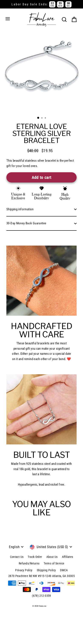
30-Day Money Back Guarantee (26, 223)
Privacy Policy (23, 570)
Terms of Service (54, 563)
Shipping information (20, 209)
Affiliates (67, 556)
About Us (52, 556)
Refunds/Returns (29, 563)
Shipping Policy (46, 570)
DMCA (64, 570)
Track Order (35, 556)
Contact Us (17, 556)
